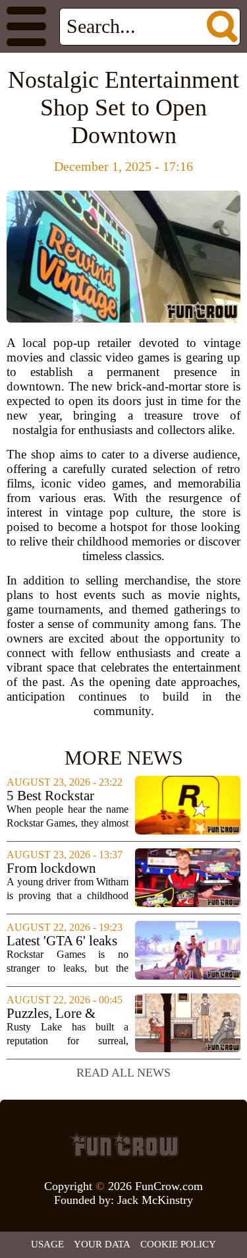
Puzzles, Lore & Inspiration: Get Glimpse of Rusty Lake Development (60, 1014)
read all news (123, 1072)
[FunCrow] (123, 1144)
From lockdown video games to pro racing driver (60, 868)
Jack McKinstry (155, 1200)
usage (47, 1244)
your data (102, 1244)
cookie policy (178, 1244)
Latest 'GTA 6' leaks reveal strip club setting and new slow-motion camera (67, 941)
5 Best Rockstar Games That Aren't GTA (58, 796)
